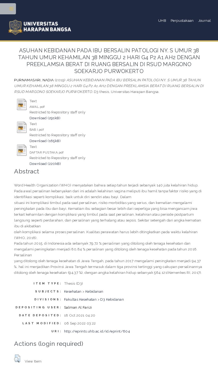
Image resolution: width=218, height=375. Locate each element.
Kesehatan (73, 291)
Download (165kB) (45, 141)
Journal (204, 20)
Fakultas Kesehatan (80, 299)
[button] (17, 359)
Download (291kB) (45, 118)
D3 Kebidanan (112, 299)
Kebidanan (94, 291)
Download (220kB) (45, 163)
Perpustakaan (182, 20)
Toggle (11, 10)
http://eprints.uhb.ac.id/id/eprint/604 (97, 331)
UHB (162, 20)
